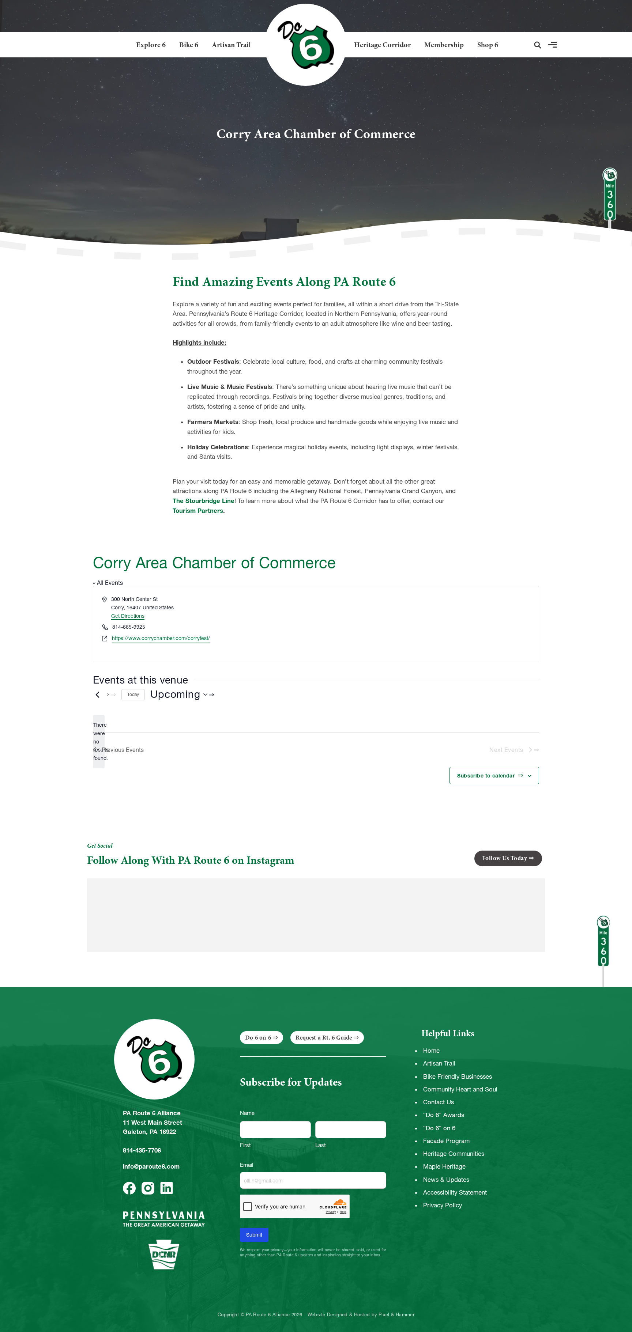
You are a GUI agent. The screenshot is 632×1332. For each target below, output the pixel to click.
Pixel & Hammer (396, 1314)
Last (320, 1145)
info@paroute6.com (151, 1166)
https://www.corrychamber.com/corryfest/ (161, 638)
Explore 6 (151, 45)
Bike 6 (188, 45)
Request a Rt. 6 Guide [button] (324, 1037)
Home (431, 1050)
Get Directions (127, 616)
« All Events (108, 582)
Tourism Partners (198, 510)
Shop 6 (487, 45)
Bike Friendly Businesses (457, 1076)
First (245, 1145)
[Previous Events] (97, 694)
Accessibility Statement (455, 1192)
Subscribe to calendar (486, 775)
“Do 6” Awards (443, 1115)
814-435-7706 (142, 1150)
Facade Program (446, 1140)
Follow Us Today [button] (504, 858)
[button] (538, 45)
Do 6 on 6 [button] (258, 1037)
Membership (444, 45)
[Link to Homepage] (303, 45)
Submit (254, 1234)
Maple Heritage (444, 1166)
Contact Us (438, 1102)
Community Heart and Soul (460, 1089)
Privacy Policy (442, 1205)
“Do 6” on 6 (439, 1128)
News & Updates (446, 1179)
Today (133, 694)
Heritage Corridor (382, 45)
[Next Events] (111, 694)
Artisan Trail (231, 45)
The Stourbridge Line (203, 500)
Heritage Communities (453, 1153)
